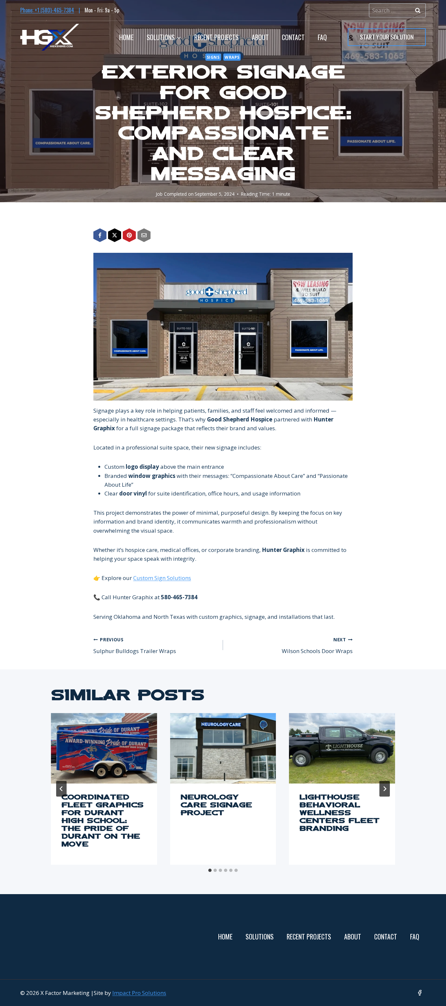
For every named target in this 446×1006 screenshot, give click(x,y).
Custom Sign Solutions (162, 578)
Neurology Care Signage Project (216, 806)
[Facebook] (420, 993)
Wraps (232, 57)
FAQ (322, 37)
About (260, 37)
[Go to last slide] (61, 789)
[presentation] (104, 748)
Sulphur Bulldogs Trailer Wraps (134, 645)
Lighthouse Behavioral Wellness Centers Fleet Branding (339, 813)
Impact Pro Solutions (139, 993)
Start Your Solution (387, 36)
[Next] (384, 789)
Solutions (260, 936)
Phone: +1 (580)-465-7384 (47, 10)
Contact (293, 37)
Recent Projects (216, 37)
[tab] (210, 870)
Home (126, 37)
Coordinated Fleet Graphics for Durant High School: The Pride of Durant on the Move (102, 821)
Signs (213, 57)
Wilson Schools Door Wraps (317, 645)
